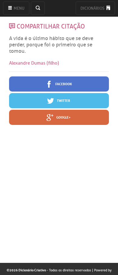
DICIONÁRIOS (92, 8)
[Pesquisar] (38, 8)
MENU (19, 8)
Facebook (63, 83)
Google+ (63, 116)
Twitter (63, 100)
